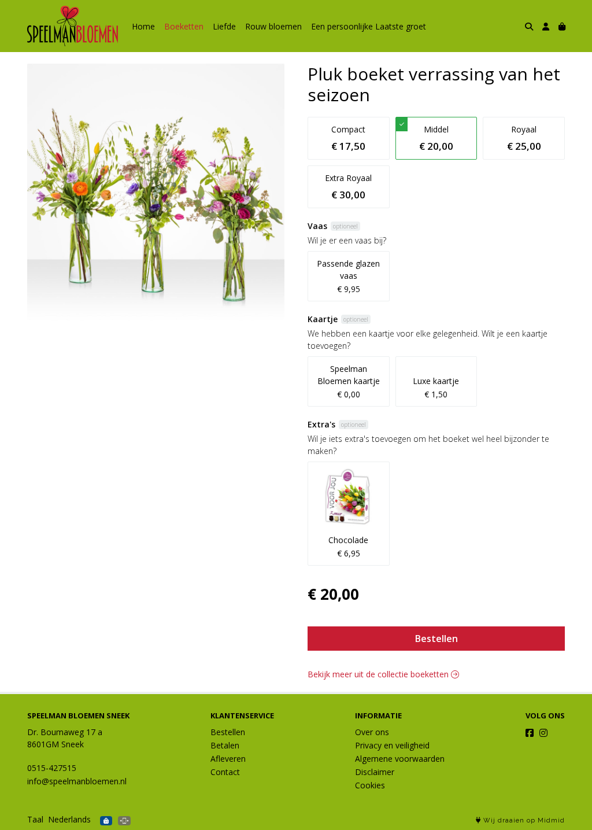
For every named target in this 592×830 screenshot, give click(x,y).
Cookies (370, 785)
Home (143, 26)
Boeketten (184, 26)
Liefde (224, 26)
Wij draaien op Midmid (523, 820)
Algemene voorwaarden (400, 758)
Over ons (372, 731)
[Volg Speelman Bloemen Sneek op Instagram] (543, 732)
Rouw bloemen (273, 26)
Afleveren (228, 758)
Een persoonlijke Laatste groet (368, 26)
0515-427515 (51, 767)
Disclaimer (374, 771)
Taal (35, 819)
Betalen (224, 745)
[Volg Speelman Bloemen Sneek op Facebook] (530, 732)
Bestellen (436, 638)
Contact (225, 771)
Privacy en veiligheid (392, 745)
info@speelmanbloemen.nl (77, 781)
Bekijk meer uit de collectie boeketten (379, 674)
